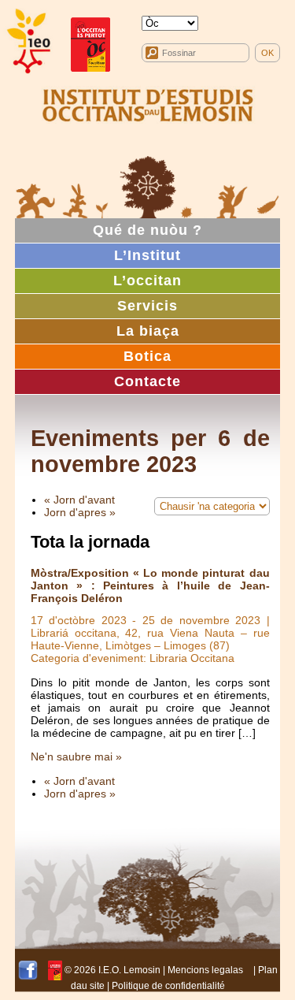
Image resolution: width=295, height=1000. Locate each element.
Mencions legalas (205, 970)
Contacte (147, 381)
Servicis (147, 306)
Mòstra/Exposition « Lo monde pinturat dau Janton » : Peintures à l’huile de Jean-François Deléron (150, 585)
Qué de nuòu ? (147, 230)
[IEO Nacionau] (148, 103)
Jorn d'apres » (80, 512)
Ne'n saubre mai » (76, 756)
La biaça (147, 331)
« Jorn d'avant (79, 499)
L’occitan (147, 280)
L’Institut (147, 255)
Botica (147, 356)
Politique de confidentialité (168, 985)
